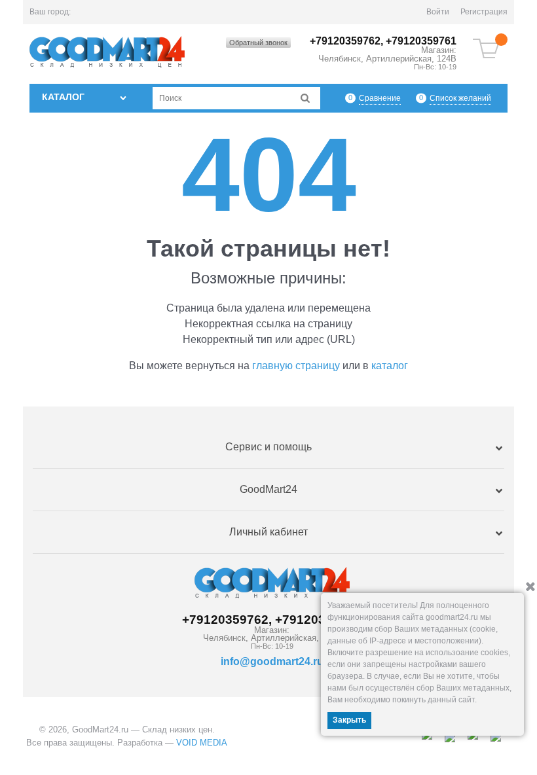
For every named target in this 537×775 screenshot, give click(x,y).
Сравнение (380, 98)
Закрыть (349, 720)
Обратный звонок (258, 42)
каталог (389, 365)
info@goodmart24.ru (272, 661)
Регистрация (484, 11)
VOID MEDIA (201, 743)
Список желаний (460, 98)
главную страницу (296, 365)
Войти (437, 11)
